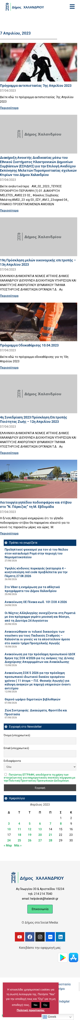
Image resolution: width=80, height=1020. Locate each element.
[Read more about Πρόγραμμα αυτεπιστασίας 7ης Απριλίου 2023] (38, 62)
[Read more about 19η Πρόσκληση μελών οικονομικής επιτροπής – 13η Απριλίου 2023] (38, 236)
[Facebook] (29, 936)
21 (50, 835)
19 (29, 835)
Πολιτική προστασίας (31, 1010)
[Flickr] (50, 936)
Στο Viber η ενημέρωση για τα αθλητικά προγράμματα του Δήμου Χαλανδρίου (32, 589)
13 (40, 829)
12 (29, 829)
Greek (51, 1016)
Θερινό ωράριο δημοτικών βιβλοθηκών (32, 699)
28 (50, 840)
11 (19, 829)
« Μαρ (8, 845)
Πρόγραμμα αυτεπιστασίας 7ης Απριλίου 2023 (35, 86)
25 (19, 840)
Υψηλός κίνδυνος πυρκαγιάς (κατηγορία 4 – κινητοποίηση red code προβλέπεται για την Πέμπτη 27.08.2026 (36, 572)
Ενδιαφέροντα (12, 760)
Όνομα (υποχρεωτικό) (17, 735)
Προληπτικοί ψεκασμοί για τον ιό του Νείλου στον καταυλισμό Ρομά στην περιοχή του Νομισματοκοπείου (36, 553)
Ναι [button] (35, 1005)
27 (40, 840)
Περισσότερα (9, 108)
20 (40, 835)
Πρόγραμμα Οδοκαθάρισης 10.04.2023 (29, 345)
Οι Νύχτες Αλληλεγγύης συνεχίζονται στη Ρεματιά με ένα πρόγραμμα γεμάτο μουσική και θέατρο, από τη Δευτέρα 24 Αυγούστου (40, 616)
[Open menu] (72, 6)
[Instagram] (40, 936)
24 (9, 840)
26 (29, 840)
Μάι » (18, 845)
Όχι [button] (45, 1005)
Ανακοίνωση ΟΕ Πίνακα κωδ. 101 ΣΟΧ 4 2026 (36, 602)
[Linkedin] (60, 936)
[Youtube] (19, 936)
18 (19, 835)
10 (9, 829)
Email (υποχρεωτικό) (16, 748)
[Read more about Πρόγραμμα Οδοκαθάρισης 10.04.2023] (38, 322)
